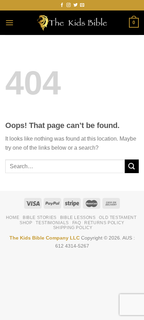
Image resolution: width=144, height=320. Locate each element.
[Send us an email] (82, 5)
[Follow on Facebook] (62, 5)
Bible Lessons (78, 217)
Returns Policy (104, 222)
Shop (26, 222)
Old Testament (117, 217)
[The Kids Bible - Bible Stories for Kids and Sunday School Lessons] (72, 22)
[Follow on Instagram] (68, 5)
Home (12, 217)
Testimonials (52, 222)
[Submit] (132, 166)
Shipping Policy (73, 227)
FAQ (76, 222)
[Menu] (9, 22)
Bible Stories (40, 217)
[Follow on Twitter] (75, 5)
